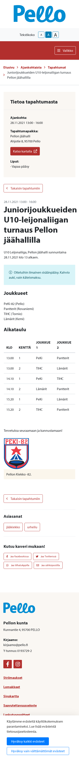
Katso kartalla (22, 151)
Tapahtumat (57, 67)
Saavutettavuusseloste (20, 705)
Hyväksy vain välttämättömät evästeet (38, 751)
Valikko (68, 50)
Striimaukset (12, 677)
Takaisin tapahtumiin (25, 188)
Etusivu (8, 67)
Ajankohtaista (31, 67)
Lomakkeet (11, 687)
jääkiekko (13, 527)
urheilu (32, 527)
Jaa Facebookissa (19, 556)
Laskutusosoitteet (16, 714)
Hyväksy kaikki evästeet (27, 741)
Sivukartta (11, 696)
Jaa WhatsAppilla (19, 565)
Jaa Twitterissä (48, 556)
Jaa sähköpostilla (50, 565)
